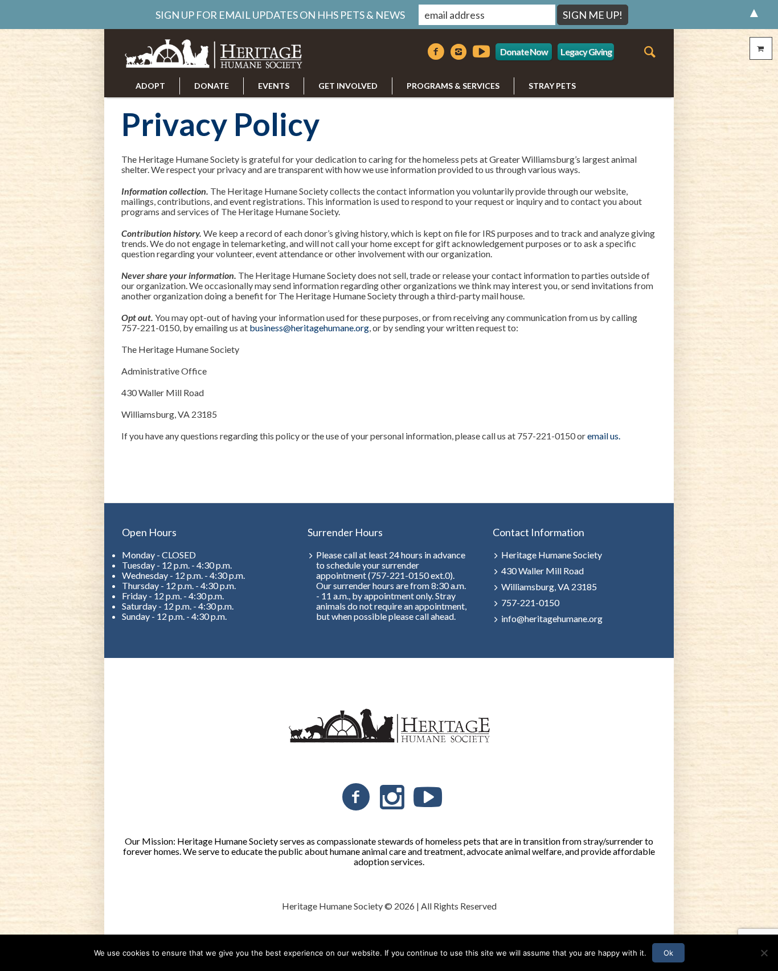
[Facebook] (435, 51)
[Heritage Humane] (389, 726)
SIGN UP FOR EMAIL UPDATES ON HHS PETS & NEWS (280, 15)
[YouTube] (427, 797)
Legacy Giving (586, 51)
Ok (668, 952)
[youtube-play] (481, 51)
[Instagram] (458, 51)
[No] (763, 952)
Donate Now (524, 51)
